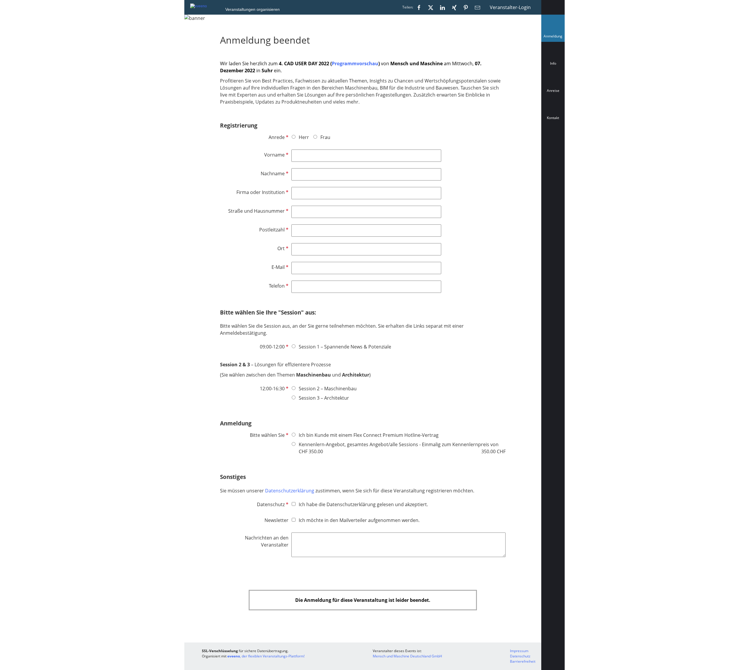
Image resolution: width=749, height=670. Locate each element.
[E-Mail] (477, 7)
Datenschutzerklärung (290, 490)
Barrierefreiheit (522, 661)
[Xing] (454, 7)
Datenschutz (272, 504)
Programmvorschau (355, 63)
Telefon (278, 285)
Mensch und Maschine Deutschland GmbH (407, 656)
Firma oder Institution (261, 192)
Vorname (275, 154)
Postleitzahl (273, 229)
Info (553, 63)
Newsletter (276, 520)
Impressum (519, 650)
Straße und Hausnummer (257, 210)
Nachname (274, 173)
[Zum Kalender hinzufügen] (553, 144)
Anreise (553, 90)
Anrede (278, 137)
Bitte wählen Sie (268, 435)
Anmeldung (554, 37)
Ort (282, 248)
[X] (431, 7)
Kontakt (553, 117)
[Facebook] (419, 7)
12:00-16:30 (273, 388)
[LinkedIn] (442, 7)
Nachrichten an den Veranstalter (266, 541)
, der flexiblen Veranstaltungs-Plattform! (266, 656)
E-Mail (279, 267)
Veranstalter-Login (510, 7)
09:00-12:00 (273, 346)
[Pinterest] (466, 7)
